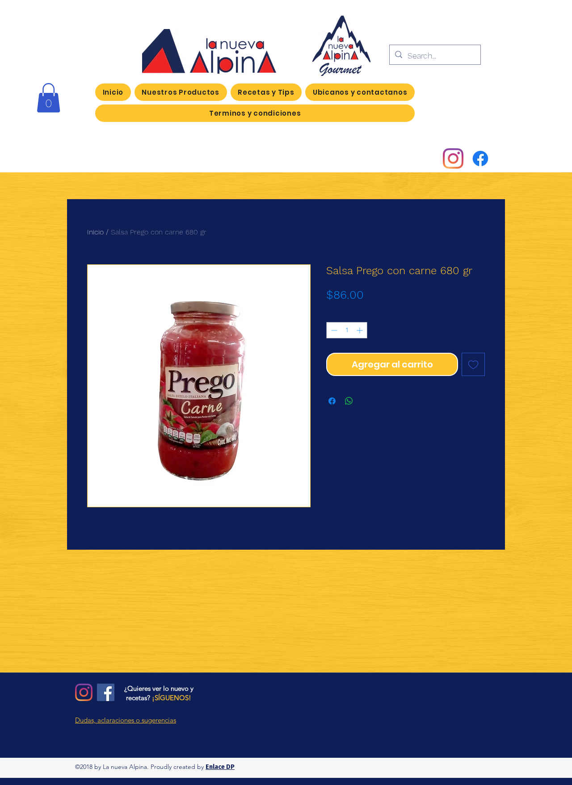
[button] (48, 98)
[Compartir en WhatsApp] (349, 401)
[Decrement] (333, 330)
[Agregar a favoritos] (473, 364)
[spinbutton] (347, 330)
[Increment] (360, 330)
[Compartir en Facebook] (332, 401)
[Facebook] (105, 692)
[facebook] (480, 158)
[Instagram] (453, 158)
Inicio (95, 232)
